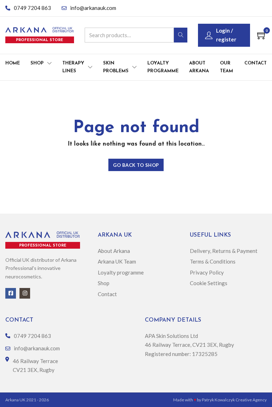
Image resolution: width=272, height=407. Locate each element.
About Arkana (199, 67)
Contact (255, 63)
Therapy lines (73, 67)
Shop (37, 63)
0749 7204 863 (32, 8)
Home (12, 63)
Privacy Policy (207, 272)
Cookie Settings (208, 283)
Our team (226, 67)
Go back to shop (136, 165)
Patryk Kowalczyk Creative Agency (234, 399)
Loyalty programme (162, 67)
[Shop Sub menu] (49, 63)
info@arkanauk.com (93, 8)
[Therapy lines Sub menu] (90, 67)
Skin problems (116, 67)
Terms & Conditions (213, 261)
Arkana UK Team (117, 261)
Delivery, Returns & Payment (223, 251)
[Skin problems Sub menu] (134, 67)
